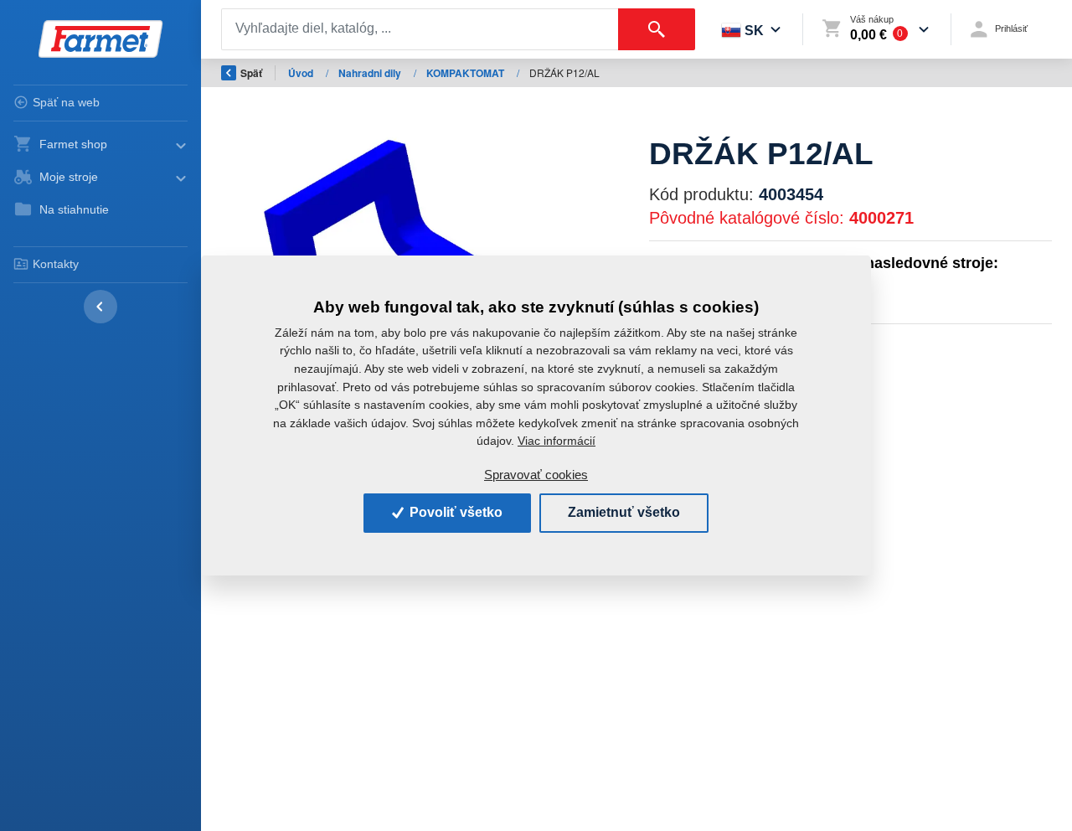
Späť (251, 72)
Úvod (302, 72)
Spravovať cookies (536, 474)
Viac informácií (556, 440)
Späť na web (66, 102)
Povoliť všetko (454, 512)
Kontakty (56, 264)
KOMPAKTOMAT (466, 72)
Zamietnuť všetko (624, 512)
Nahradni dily (371, 72)
